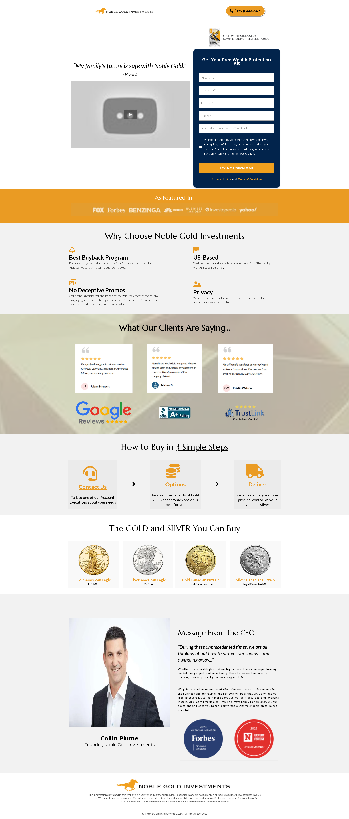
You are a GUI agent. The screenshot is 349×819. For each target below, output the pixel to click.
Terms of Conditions (250, 179)
